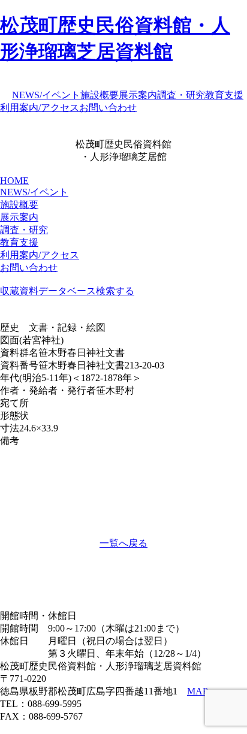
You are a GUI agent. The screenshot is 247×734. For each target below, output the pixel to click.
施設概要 (99, 95)
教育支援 (224, 95)
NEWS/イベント (46, 95)
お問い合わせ (108, 107)
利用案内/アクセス (39, 107)
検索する (115, 291)
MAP (197, 691)
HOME (14, 181)
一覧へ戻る (123, 543)
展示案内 (138, 95)
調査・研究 (181, 95)
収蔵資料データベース (48, 291)
